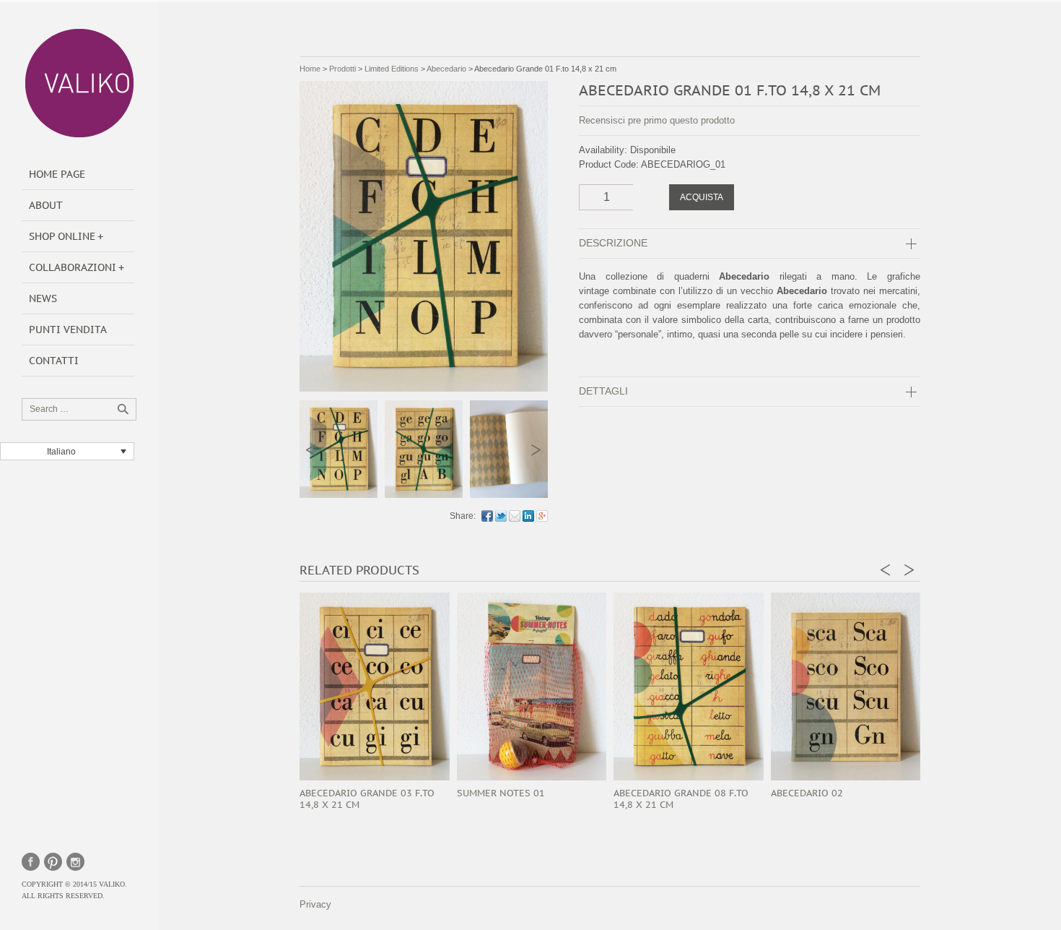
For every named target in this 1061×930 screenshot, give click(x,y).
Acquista (701, 197)
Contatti (54, 360)
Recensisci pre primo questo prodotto (657, 120)
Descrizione (613, 243)
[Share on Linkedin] (528, 516)
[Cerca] (122, 409)
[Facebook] (31, 862)
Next (536, 450)
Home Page (57, 174)
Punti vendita (68, 329)
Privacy (315, 904)
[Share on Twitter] (501, 516)
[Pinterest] (53, 862)
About (46, 205)
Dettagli (603, 391)
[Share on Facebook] (487, 516)
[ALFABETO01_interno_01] (509, 449)
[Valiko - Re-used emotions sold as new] (79, 83)
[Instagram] (75, 862)
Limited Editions (391, 68)
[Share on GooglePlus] (542, 516)
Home (310, 68)
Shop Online (62, 236)
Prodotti (342, 68)
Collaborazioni (72, 267)
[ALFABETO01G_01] (424, 449)
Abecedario (446, 68)
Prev (311, 450)
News (43, 298)
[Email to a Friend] (514, 516)
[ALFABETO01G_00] (338, 449)
